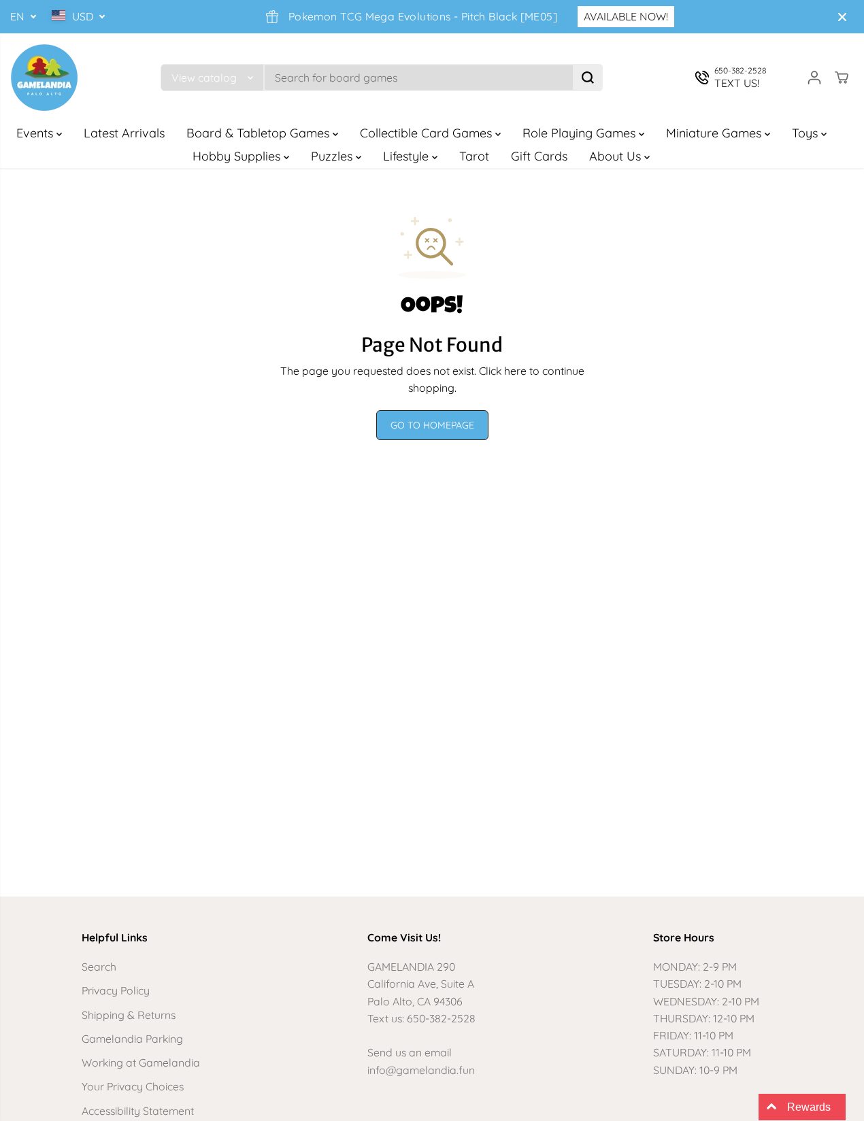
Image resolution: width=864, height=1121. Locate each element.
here (515, 371)
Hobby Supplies (238, 156)
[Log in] (814, 77)
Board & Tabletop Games (259, 133)
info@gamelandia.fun (421, 1070)
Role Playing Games (580, 133)
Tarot (474, 156)
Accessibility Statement (138, 1111)
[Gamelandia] (44, 77)
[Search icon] (588, 77)
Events (36, 133)
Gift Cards (539, 156)
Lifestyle (407, 156)
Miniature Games (715, 133)
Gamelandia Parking (132, 1038)
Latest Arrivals (124, 133)
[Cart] (841, 77)
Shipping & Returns (129, 1015)
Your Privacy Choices (133, 1086)
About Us (616, 156)
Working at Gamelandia (141, 1062)
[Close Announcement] (842, 17)
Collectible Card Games (427, 133)
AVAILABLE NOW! (626, 16)
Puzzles (333, 156)
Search (99, 966)
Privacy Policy (116, 990)
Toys (806, 133)
